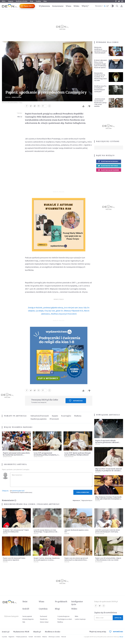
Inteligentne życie (77, 603)
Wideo (76, 6)
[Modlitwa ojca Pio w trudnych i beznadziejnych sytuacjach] (116, 90)
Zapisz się (117, 618)
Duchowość (43, 616)
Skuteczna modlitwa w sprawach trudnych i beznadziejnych (100, 50)
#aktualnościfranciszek (40, 416)
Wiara (68, 6)
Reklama (44, 637)
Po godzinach (61, 601)
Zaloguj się (5, 490)
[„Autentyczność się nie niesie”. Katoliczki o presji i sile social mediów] (116, 103)
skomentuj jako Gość (18, 490)
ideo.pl (121, 637)
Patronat (63, 637)
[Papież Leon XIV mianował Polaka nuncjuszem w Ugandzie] (16, 546)
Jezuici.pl (5, 632)
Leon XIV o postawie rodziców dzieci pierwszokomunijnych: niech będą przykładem (107, 532)
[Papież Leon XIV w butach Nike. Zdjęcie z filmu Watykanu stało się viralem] (108, 546)
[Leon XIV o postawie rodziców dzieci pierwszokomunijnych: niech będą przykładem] (108, 518)
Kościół (7, 97)
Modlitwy (60, 622)
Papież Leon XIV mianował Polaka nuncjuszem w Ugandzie (14, 559)
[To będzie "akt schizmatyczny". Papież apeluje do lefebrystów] (16, 518)
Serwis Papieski (16, 97)
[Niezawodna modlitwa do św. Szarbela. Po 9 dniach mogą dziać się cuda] (116, 77)
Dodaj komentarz (82, 492)
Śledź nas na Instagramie (110, 170)
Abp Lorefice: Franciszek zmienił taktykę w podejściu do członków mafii (108, 470)
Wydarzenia (44, 6)
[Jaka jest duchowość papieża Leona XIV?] (77, 518)
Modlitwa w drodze (21, 1)
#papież (55, 416)
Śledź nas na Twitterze (109, 166)
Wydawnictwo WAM (21, 632)
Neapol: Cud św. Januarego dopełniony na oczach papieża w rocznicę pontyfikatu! (47, 560)
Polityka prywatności (21, 637)
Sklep (45, 1)
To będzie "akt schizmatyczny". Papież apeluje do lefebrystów (16, 531)
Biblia (3, 1)
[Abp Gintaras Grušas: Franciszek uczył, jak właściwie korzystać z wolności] (108, 484)
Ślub (23, 622)
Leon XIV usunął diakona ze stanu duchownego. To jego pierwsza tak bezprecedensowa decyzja (45, 532)
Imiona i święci (44, 622)
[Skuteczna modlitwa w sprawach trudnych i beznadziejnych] (116, 51)
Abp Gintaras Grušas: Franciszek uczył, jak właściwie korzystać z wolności (108, 499)
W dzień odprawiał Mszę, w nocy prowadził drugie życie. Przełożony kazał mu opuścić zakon (100, 64)
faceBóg (38, 1)
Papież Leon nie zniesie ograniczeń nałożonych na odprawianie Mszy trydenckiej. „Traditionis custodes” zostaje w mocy (76, 560)
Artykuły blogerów (28, 619)
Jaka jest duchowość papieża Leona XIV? (76, 531)
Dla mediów (37, 637)
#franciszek (54, 419)
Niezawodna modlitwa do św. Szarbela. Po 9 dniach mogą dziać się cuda (100, 76)
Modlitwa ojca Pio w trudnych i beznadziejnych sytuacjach (100, 88)
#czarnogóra (66, 416)
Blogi (31, 1)
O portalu (4, 637)
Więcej (85, 6)
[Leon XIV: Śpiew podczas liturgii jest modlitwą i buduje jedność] (77, 441)
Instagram (122, 1)
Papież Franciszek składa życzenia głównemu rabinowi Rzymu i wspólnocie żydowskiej (108, 442)
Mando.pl (37, 632)
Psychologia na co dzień (64, 619)
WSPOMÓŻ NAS (118, 632)
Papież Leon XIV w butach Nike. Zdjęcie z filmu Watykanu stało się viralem (108, 559)
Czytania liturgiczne (63, 616)
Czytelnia (43, 609)
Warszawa (98, 6)
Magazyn (10, 1)
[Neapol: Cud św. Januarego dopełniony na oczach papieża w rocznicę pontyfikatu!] (47, 546)
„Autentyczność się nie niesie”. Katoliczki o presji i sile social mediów (100, 102)
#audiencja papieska (38, 419)
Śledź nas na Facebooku (109, 161)
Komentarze (57, 6)
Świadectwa (43, 619)
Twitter (119, 1)
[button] (112, 6)
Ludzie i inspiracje (80, 619)
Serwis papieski (27, 616)
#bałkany (77, 416)
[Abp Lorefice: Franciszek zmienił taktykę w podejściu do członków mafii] (108, 456)
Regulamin (11, 637)
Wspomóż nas (78, 401)
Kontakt (31, 637)
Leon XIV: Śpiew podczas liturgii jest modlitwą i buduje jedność (77, 454)
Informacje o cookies (54, 637)
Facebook (116, 1)
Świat (24, 601)
